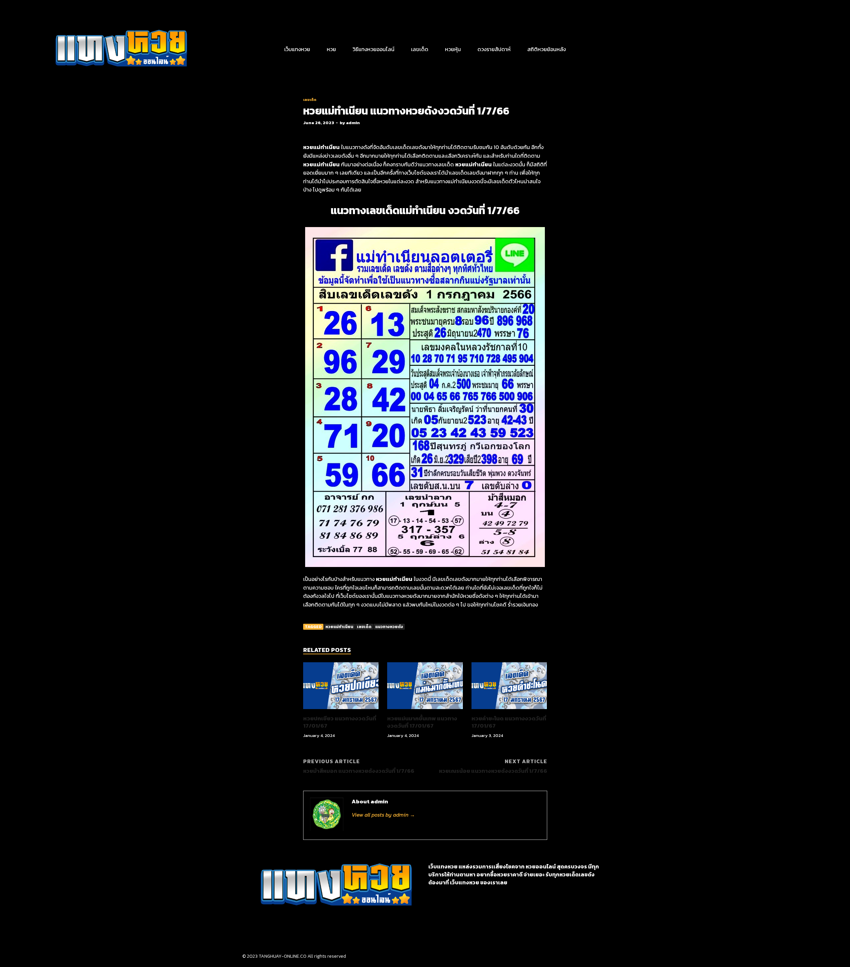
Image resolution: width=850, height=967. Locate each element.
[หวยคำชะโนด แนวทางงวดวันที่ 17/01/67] (509, 711)
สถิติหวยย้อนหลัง (546, 49)
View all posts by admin (383, 815)
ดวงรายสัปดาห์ (494, 49)
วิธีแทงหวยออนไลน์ (373, 49)
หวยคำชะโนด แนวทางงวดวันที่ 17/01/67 (508, 722)
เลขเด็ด (419, 49)
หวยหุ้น (453, 49)
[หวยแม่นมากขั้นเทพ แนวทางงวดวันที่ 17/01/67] (425, 711)
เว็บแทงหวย (297, 49)
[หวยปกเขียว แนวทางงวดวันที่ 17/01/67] (341, 711)
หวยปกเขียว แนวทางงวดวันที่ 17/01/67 (339, 722)
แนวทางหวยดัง (389, 627)
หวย (331, 49)
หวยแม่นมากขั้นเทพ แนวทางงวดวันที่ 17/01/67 (422, 722)
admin (353, 123)
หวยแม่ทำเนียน (339, 627)
